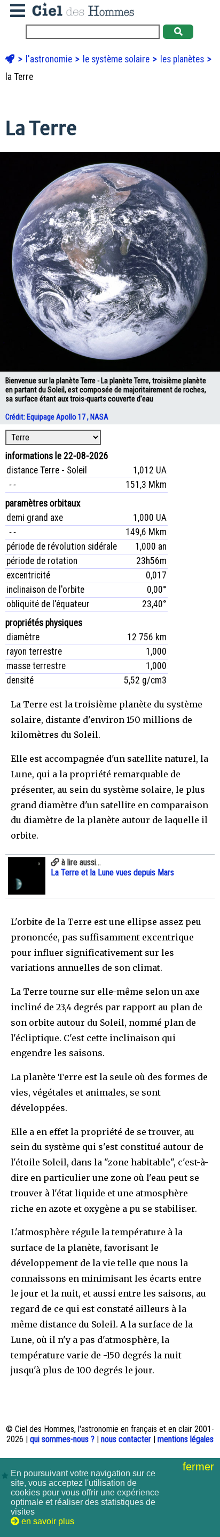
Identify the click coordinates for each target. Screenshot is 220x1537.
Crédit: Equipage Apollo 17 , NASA (57, 417)
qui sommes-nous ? (62, 1439)
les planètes (183, 59)
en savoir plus (46, 1521)
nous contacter (126, 1439)
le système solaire (117, 59)
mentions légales (186, 1439)
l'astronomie (50, 59)
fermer (200, 1466)
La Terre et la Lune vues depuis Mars (112, 867)
